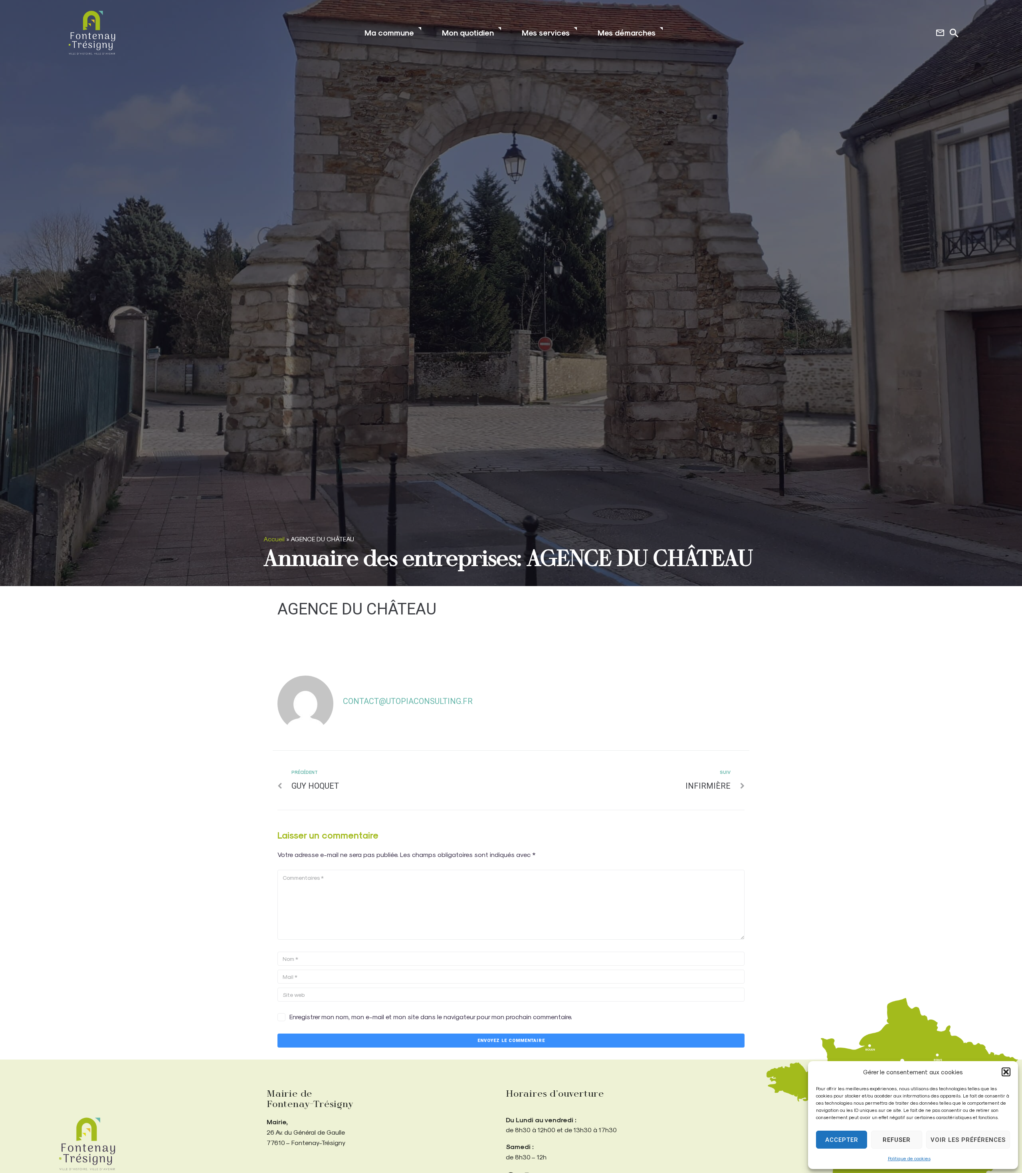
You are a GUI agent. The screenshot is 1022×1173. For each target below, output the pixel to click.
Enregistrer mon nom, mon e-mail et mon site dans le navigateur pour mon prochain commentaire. (430, 1016)
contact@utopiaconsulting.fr (408, 701)
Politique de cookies (909, 1158)
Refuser (897, 1139)
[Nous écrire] (940, 33)
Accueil (274, 539)
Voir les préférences (968, 1139)
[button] (1006, 1072)
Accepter (841, 1139)
